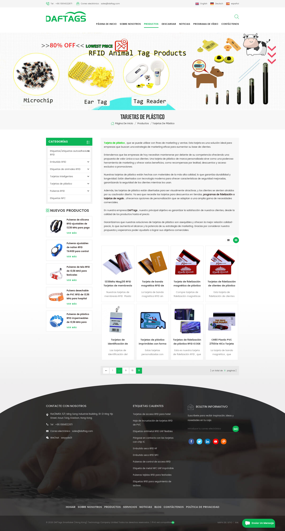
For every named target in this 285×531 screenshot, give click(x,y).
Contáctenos (230, 24)
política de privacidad (202, 507)
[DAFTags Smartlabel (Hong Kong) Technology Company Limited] (66, 16)
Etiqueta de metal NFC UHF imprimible (153, 468)
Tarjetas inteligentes (61, 176)
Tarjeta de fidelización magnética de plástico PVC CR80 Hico (187, 284)
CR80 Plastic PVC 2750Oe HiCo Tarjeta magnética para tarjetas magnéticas (221, 342)
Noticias (184, 24)
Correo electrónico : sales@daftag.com (100, 3)
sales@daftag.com (82, 431)
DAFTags (132, 210)
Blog (157, 507)
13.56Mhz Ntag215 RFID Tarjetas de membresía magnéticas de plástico (118, 284)
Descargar (169, 24)
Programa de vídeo (205, 24)
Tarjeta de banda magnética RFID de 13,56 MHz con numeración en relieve (152, 284)
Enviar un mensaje (263, 523)
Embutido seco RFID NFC (146, 455)
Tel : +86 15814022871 (61, 3)
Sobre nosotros (130, 24)
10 (132, 370)
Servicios (130, 507)
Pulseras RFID (57, 191)
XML (237, 522)
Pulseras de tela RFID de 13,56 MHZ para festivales (78, 271)
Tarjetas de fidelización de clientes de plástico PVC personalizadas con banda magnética (222, 284)
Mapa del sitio (225, 522)
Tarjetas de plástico (61, 184)
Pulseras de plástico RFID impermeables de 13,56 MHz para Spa (78, 318)
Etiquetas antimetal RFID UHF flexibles (153, 431)
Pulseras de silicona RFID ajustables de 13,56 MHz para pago (78, 224)
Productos (151, 24)
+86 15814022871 (64, 424)
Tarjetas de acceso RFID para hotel (152, 414)
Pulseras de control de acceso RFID (152, 462)
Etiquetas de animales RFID (65, 169)
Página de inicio (106, 24)
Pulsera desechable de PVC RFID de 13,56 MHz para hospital (78, 294)
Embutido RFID (58, 162)
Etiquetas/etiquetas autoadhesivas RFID (70, 153)
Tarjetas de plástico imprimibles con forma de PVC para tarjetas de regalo (152, 342)
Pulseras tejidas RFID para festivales (152, 475)
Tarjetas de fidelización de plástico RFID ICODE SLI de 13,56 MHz (187, 342)
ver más (72, 233)
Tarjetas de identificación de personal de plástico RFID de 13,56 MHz (118, 342)
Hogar (70, 507)
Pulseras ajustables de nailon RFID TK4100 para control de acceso (78, 248)
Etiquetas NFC (58, 198)
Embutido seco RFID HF (145, 448)
